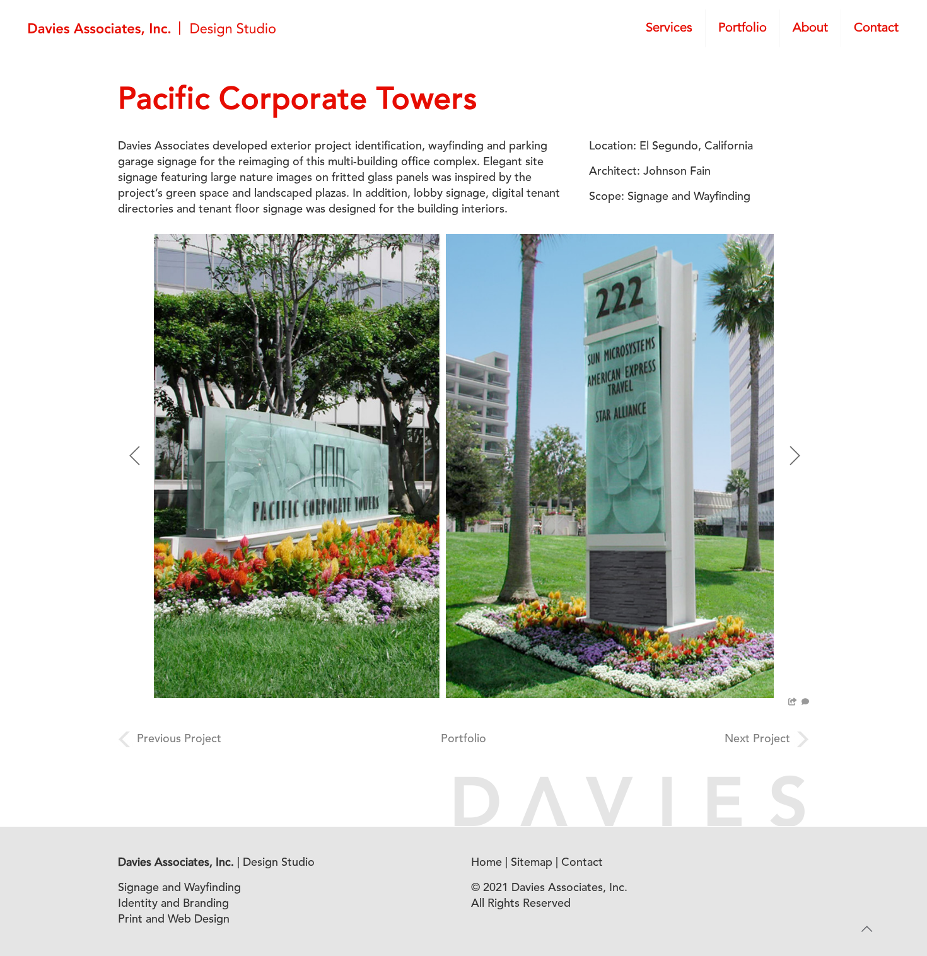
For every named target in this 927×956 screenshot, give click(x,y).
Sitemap (531, 862)
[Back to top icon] (866, 930)
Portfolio (463, 739)
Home (486, 862)
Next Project (757, 739)
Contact (582, 862)
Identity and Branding (173, 903)
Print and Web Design (174, 919)
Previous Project (179, 739)
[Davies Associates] (152, 28)
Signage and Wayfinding (179, 888)
